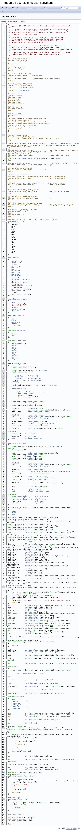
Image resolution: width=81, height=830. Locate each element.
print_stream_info (32, 622)
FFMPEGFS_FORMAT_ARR (49, 517)
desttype (52, 453)
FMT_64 (14, 352)
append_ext (29, 537)
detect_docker (30, 723)
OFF (12, 319)
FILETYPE (20, 221)
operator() (20, 670)
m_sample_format (34, 380)
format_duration (31, 556)
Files (46, 8)
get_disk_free (30, 680)
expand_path (29, 628)
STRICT (14, 324)
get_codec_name (31, 613)
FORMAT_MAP (52, 385)
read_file (29, 716)
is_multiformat (34, 486)
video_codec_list (35, 412)
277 (3, 372)
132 (3, 191)
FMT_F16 (14, 354)
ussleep (15, 819)
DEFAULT (14, 263)
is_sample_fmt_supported (38, 423)
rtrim (27, 572)
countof (30, 642)
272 (3, 370)
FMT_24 (14, 349)
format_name (39, 392)
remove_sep (29, 524)
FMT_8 (13, 345)
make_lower (29, 609)
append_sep (29, 519)
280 (3, 377)
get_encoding (30, 715)
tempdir (28, 633)
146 (3, 214)
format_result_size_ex (34, 565)
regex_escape (30, 764)
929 (3, 670)
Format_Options (20, 364)
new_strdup (32, 539)
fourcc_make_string (32, 623)
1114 (3, 799)
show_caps (29, 612)
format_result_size (32, 562)
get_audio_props (31, 759)
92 (3, 150)
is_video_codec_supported (38, 410)
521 (3, 507)
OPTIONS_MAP (57, 446)
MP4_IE (14, 269)
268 (3, 364)
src (2, 11)
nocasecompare (30, 663)
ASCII (13, 700)
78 (3, 135)
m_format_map (30, 436)
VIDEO (13, 511)
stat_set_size (30, 719)
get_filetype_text (32, 618)
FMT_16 (14, 347)
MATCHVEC (39, 772)
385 (3, 435)
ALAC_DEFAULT (16, 289)
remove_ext (29, 529)
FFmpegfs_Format (28, 367)
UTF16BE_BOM (16, 705)
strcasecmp (29, 605)
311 (3, 402)
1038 (3, 728)
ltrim (27, 570)
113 (3, 163)
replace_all (29, 575)
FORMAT (15, 382)
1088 (3, 772)
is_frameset (33, 488)
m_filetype (39, 503)
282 (3, 380)
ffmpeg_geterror (31, 541)
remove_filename (31, 526)
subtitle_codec (34, 428)
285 (3, 385)
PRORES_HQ (15, 311)
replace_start (30, 582)
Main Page (5, 8)
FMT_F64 (14, 359)
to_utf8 (28, 713)
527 (3, 517)
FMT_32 (14, 350)
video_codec (33, 408)
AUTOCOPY (20, 316)
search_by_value (13, 729)
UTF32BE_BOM (16, 708)
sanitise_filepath (32, 650)
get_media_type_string (27, 158)
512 (3, 498)
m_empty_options (41, 496)
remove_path (29, 527)
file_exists (29, 690)
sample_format (33, 421)
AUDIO (13, 512)
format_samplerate (32, 554)
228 (3, 316)
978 (3, 696)
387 (3, 438)
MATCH (13, 320)
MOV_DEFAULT (16, 282)
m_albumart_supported (33, 438)
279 (3, 375)
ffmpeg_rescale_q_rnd (33, 547)
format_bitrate (31, 552)
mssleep (15, 817)
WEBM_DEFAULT (16, 294)
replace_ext (29, 536)
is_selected (29, 768)
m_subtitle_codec (35, 378)
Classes (38, 8)
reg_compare (29, 625)
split (31, 637)
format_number (30, 551)
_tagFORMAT (28, 372)
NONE (13, 302)
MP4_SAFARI (15, 272)
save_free (16, 814)
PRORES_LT (15, 307)
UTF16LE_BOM (16, 703)
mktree (27, 632)
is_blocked (29, 769)
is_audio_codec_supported (38, 416)
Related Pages (16, 8)
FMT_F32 (14, 357)
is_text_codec (30, 756)
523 (3, 511)
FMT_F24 (14, 355)
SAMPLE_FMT (21, 340)
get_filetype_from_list (34, 620)
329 (3, 410)
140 (3, 205)
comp (15, 666)
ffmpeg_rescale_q (31, 544)
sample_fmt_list (34, 425)
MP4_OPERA (15, 274)
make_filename (30, 686)
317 (3, 405)
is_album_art (30, 658)
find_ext (28, 531)
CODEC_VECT (42, 370)
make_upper (29, 607)
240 (3, 330)
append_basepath (32, 655)
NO (12, 334)
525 (3, 514)
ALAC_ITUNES (16, 291)
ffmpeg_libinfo (31, 610)
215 (3, 299)
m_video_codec (33, 375)
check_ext (29, 532)
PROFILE (20, 258)
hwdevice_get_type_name (34, 693)
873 (3, 642)
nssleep (15, 821)
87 (3, 143)
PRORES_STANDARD (17, 309)
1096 (3, 776)
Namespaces (28, 8)
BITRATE (41, 552)
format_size (29, 559)
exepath (28, 569)
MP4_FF (14, 266)
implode (21, 776)
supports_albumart (32, 615)
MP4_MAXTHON (16, 276)
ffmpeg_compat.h (23, 90)
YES (12, 335)
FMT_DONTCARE (16, 344)
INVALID (14, 261)
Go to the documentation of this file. (13, 22)
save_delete (17, 799)
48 (3, 85)
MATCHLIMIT (15, 322)
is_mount (28, 630)
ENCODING (20, 696)
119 (3, 170)
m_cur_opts (39, 498)
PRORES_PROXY (16, 306)
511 (3, 496)
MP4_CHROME (15, 271)
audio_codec (33, 415)
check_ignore (30, 683)
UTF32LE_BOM (16, 706)
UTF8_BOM (14, 701)
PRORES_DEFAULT (17, 286)
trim (26, 574)
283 (3, 382)
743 (3, 587)
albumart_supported (36, 491)
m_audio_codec (33, 377)
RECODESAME (21, 330)
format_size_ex (31, 560)
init (30, 453)
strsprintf (29, 587)
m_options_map (40, 499)
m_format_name (30, 433)
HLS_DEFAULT (16, 279)
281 (3, 378)
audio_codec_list (35, 418)
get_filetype (30, 617)
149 (3, 219)
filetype (31, 459)
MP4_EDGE (14, 267)
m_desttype (39, 501)
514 (3, 501)
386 (3, 436)
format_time (29, 557)
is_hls (30, 489)
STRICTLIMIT (16, 325)
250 (3, 340)
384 (3, 433)
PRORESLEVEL (22, 299)
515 (3, 503)
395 (3, 446)
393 (3, 443)
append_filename (31, 521)
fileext (31, 393)
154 (3, 221)
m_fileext (29, 435)
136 (3, 198)
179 (3, 258)
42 (3, 75)
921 (3, 666)
